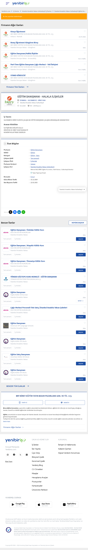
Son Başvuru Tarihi (10, 182)
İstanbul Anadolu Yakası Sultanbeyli (32, 103)
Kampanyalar (37, 485)
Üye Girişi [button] (36, 453)
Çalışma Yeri (8, 167)
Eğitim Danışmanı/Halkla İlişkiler (24, 53)
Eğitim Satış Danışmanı (20, 354)
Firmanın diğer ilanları (12, 427)
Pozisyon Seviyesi (10, 164)
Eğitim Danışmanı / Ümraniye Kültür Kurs (28, 261)
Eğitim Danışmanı (36, 150)
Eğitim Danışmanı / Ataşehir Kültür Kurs (27, 245)
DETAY (80, 301)
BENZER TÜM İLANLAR (15, 386)
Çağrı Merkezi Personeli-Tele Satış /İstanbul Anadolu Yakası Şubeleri (39, 307)
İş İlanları (35, 444)
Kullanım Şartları (64, 449)
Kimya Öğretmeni (18, 31)
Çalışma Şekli (8, 158)
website (66, 403)
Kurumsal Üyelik (38, 461)
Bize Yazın (8, 461)
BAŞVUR (81, 239)
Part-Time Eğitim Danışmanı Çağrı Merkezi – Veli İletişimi (34, 64)
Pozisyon (7, 150)
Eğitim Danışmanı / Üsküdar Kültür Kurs (27, 230)
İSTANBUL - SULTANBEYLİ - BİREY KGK (33, 100)
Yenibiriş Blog (37, 465)
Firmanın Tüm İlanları (15, 87)
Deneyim (7, 177)
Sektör (6, 153)
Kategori (7, 155)
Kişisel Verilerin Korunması (69, 453)
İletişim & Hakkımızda (67, 444)
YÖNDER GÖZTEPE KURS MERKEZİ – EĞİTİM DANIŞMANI (34, 277)
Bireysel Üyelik (38, 457)
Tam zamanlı (35, 158)
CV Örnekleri (37, 469)
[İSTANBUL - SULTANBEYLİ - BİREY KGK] (9, 101)
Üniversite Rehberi (40, 490)
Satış (37, 155)
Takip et (24, 403)
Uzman (33, 164)
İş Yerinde (34, 161)
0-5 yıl (33, 177)
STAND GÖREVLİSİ (18, 75)
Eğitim (33, 153)
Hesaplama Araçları (40, 477)
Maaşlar (35, 473)
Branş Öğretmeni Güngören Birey (24, 42)
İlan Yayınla (36, 449)
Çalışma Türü (8, 161)
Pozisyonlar (37, 481)
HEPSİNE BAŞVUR (78, 223)
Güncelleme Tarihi (10, 180)
